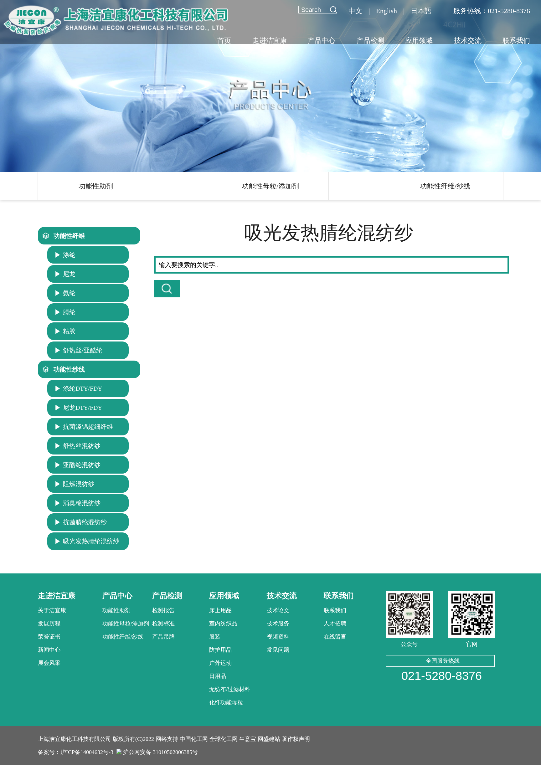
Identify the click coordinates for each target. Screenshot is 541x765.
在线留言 (335, 637)
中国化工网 (194, 739)
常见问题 (278, 650)
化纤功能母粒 (226, 702)
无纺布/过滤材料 (229, 689)
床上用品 (220, 610)
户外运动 (220, 663)
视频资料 (278, 637)
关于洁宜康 (52, 610)
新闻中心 (49, 650)
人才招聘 (335, 623)
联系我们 (335, 610)
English (386, 11)
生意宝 (247, 739)
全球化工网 (223, 739)
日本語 (421, 11)
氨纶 (69, 293)
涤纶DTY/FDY (82, 388)
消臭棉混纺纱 (81, 503)
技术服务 (278, 623)
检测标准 (163, 623)
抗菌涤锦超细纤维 (88, 426)
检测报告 (163, 610)
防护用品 (220, 650)
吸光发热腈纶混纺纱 (91, 541)
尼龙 (69, 273)
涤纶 (69, 254)
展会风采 (49, 663)
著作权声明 (296, 739)
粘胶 (69, 331)
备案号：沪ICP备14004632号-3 (75, 752)
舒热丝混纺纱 (81, 445)
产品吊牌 (163, 637)
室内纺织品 (223, 623)
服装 (214, 637)
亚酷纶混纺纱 (81, 464)
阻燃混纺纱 (78, 483)
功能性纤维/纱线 (445, 186)
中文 (355, 11)
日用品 (217, 676)
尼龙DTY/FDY (82, 407)
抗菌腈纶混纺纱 (85, 522)
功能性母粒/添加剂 (270, 186)
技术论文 (278, 610)
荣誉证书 (49, 637)
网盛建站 (269, 739)
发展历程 (49, 623)
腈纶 (69, 312)
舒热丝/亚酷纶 (82, 350)
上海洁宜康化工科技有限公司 (74, 739)
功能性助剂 (96, 186)
